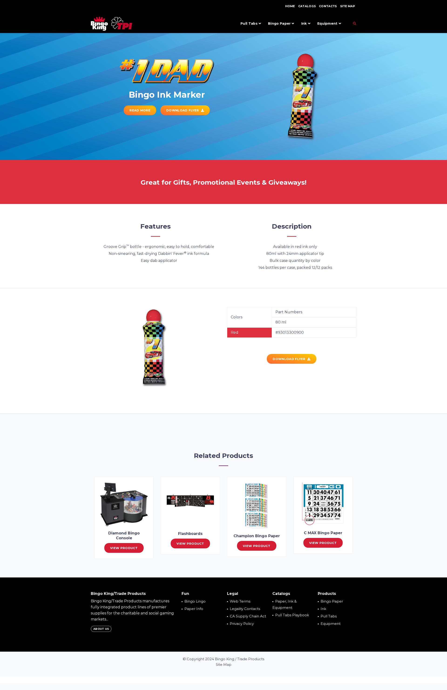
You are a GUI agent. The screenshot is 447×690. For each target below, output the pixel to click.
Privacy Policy (242, 623)
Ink (304, 23)
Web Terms (240, 601)
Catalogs (307, 6)
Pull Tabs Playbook (292, 615)
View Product (124, 548)
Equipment (327, 23)
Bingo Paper (279, 23)
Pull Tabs (248, 23)
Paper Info (193, 609)
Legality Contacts (245, 609)
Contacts (328, 6)
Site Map (347, 6)
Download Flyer (183, 110)
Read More (139, 110)
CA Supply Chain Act (248, 616)
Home (290, 6)
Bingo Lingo (195, 601)
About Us (101, 628)
